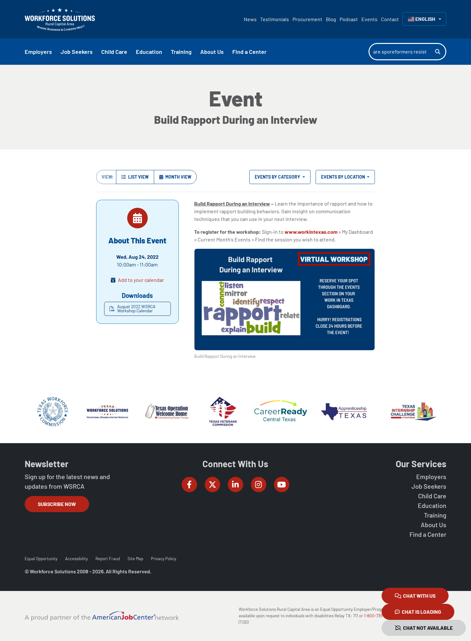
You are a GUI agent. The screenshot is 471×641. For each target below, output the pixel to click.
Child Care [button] (114, 51)
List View (138, 177)
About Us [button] (212, 51)
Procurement (307, 19)
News (250, 19)
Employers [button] (38, 51)
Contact (390, 19)
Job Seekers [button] (77, 51)
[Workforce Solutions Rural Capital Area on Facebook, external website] (189, 484)
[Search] (440, 51)
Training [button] (181, 51)
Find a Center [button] (249, 51)
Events (369, 19)
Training (435, 515)
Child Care (432, 496)
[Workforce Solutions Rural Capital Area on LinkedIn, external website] (235, 484)
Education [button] (149, 51)
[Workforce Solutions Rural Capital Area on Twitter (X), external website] (212, 484)
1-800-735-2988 (378, 615)
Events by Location (343, 177)
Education (432, 505)
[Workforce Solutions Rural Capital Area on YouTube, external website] (281, 484)
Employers (431, 476)
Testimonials (274, 19)
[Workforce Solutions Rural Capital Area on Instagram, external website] (258, 484)
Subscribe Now (57, 504)
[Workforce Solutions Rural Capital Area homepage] (60, 19)
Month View (177, 177)
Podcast (349, 19)
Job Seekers (428, 486)
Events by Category (278, 177)
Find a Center (427, 534)
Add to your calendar (141, 280)
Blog (331, 19)
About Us (433, 524)
